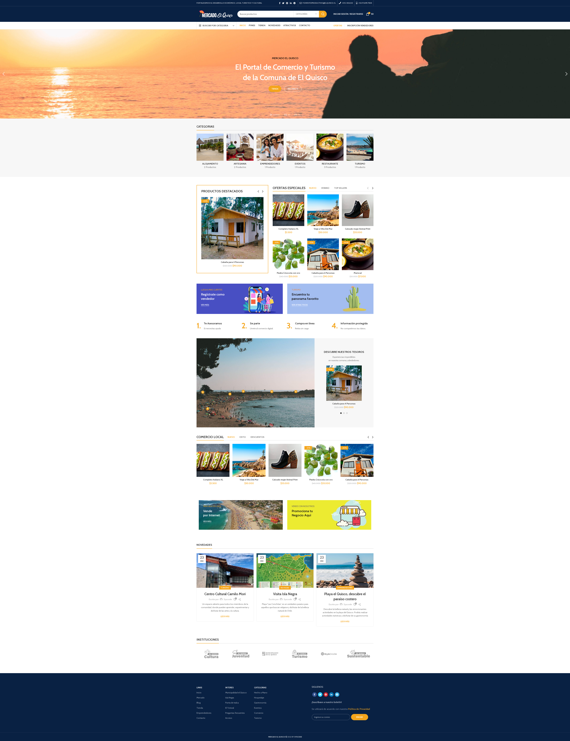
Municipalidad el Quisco (236, 692)
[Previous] (3, 74)
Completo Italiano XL (288, 228)
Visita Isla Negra (285, 594)
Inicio (199, 692)
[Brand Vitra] (211, 653)
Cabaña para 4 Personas (232, 262)
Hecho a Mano (260, 692)
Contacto (201, 718)
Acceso (228, 718)
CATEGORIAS (260, 687)
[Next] (566, 74)
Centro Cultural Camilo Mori (225, 594)
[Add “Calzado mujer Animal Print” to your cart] (299, 448)
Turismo (225, 588)
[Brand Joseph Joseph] (329, 653)
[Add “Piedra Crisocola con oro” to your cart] (335, 448)
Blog (199, 702)
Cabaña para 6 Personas (323, 273)
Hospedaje (259, 697)
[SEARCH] (323, 14)
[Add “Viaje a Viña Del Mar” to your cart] (263, 448)
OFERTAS (337, 25)
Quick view (261, 208)
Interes (229, 687)
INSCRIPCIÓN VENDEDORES (360, 25)
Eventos (258, 708)
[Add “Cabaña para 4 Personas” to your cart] (261, 202)
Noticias (285, 588)
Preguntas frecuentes (235, 713)
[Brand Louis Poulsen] (270, 653)
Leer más (225, 616)
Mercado (201, 697)
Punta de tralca (232, 702)
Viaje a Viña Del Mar (323, 228)
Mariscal (358, 273)
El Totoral (229, 708)
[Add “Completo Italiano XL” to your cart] (227, 448)
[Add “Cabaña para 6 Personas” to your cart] (371, 448)
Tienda (200, 708)
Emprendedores (345, 588)
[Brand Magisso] (240, 653)
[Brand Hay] (358, 653)
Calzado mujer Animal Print (357, 228)
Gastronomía (260, 702)
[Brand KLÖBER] (299, 653)
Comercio (258, 713)
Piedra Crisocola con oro (288, 273)
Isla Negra (229, 697)
